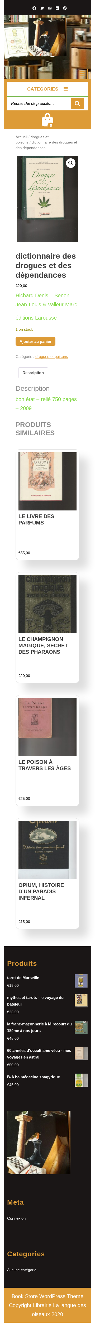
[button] (70, 163)
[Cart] (47, 123)
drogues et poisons (51, 356)
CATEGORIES (42, 89)
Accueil (21, 137)
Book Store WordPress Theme (47, 1296)
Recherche (77, 103)
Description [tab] (33, 372)
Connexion (16, 1218)
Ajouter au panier (35, 341)
